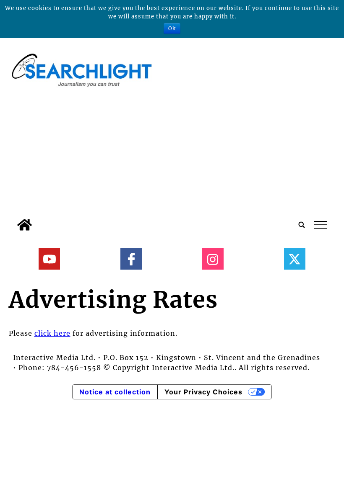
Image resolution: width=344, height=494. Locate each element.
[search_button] (301, 225)
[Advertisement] (172, 152)
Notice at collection (115, 392)
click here (52, 333)
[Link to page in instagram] (213, 259)
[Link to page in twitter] (294, 259)
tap (320, 225)
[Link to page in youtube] (49, 259)
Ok (172, 28)
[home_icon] (24, 225)
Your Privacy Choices (203, 392)
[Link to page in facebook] (131, 259)
